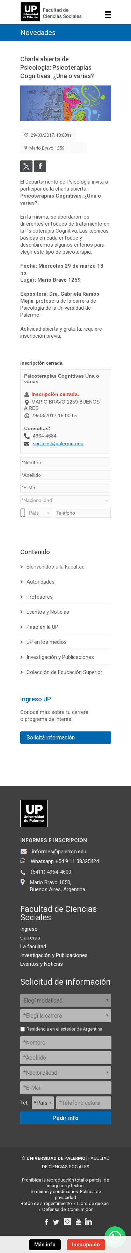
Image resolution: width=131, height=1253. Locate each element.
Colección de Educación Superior (64, 672)
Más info (45, 1244)
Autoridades (40, 582)
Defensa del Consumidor (67, 1209)
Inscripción (86, 1244)
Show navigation (108, 14)
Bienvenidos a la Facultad (56, 567)
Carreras (30, 938)
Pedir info (65, 1118)
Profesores (40, 597)
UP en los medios (47, 642)
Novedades (38, 32)
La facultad (33, 946)
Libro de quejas (93, 1203)
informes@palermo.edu (59, 851)
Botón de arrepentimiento (46, 1203)
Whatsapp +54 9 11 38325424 (65, 861)
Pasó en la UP (42, 627)
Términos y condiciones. (54, 1191)
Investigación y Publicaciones (60, 657)
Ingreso (29, 929)
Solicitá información (51, 737)
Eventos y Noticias (48, 612)
